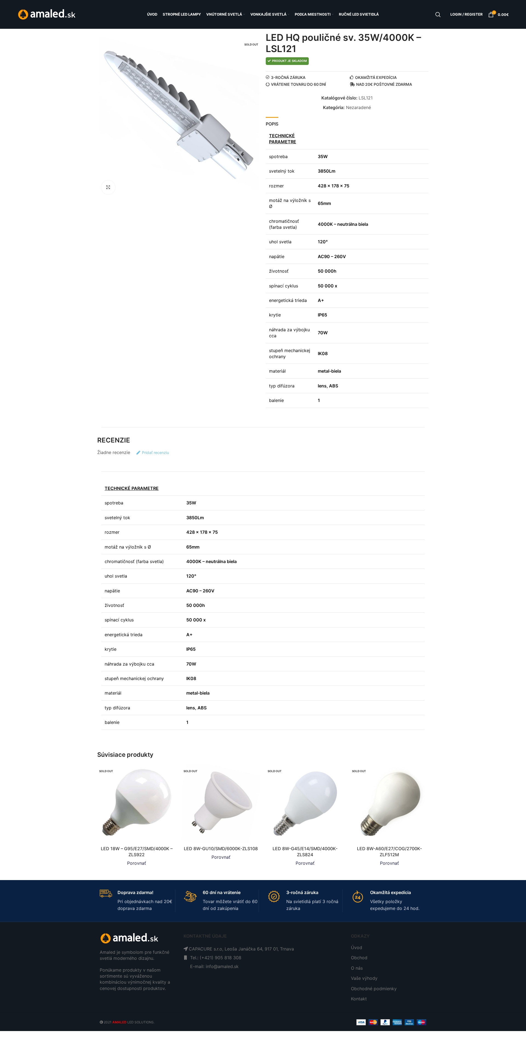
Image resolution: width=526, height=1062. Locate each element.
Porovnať (136, 863)
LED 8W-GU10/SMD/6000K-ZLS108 (221, 848)
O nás (357, 968)
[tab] (272, 123)
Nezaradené (358, 107)
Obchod (359, 957)
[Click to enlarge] (108, 187)
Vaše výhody (364, 978)
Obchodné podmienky (374, 988)
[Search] (438, 14)
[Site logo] (47, 14)
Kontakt (359, 998)
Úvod (356, 947)
